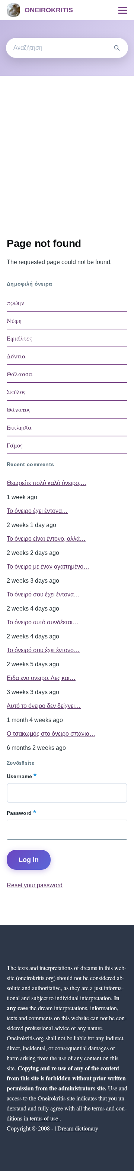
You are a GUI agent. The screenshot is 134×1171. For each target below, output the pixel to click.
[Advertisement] (67, 146)
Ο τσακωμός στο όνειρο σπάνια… (51, 734)
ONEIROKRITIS (49, 10)
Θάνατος (19, 409)
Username (19, 776)
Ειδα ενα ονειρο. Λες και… (41, 678)
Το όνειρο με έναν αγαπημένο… (48, 566)
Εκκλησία (19, 427)
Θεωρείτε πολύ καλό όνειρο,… (46, 483)
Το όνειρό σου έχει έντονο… (43, 650)
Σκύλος (16, 392)
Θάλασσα (19, 374)
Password (19, 813)
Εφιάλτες (19, 338)
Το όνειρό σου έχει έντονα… (43, 594)
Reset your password (35, 885)
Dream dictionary (77, 1128)
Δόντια (16, 356)
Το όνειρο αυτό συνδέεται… (43, 622)
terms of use (45, 1118)
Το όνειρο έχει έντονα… (37, 511)
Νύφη (14, 320)
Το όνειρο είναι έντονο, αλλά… (46, 539)
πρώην (15, 302)
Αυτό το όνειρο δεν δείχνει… (44, 706)
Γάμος (15, 445)
